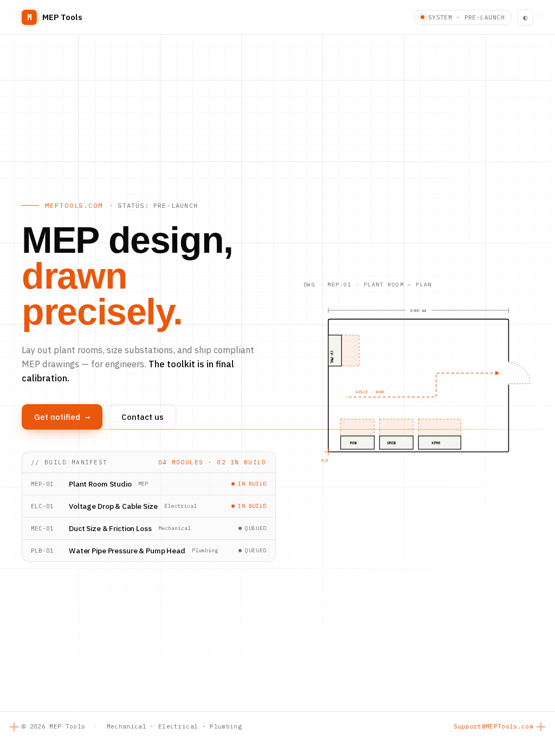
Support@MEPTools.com (493, 726)
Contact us (142, 417)
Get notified (62, 417)
